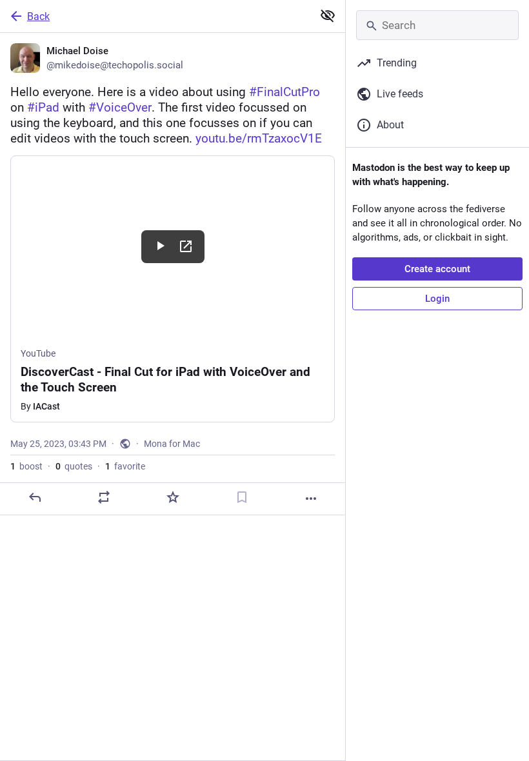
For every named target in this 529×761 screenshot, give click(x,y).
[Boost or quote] (104, 497)
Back (38, 16)
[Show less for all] (327, 15)
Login (437, 298)
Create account (437, 269)
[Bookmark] (242, 497)
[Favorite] (173, 497)
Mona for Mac (172, 444)
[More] (311, 498)
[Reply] (35, 497)
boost (26, 466)
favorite (125, 466)
